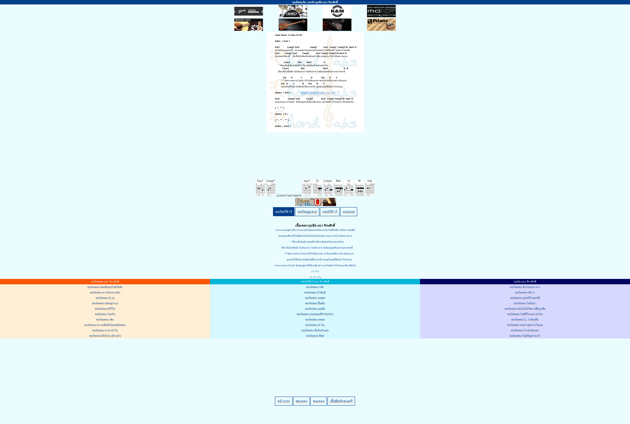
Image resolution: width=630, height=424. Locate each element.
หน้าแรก (283, 401)
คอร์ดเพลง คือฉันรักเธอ (315, 330)
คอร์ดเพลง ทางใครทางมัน (105, 292)
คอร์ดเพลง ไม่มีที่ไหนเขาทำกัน (525, 314)
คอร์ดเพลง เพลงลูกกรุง (105, 303)
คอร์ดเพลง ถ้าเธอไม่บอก (525, 330)
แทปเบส (349, 212)
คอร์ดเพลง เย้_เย (105, 297)
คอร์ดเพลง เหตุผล (315, 297)
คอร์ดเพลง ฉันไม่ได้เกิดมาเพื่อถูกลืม (525, 308)
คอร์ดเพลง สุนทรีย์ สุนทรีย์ (525, 297)
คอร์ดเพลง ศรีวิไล (105, 308)
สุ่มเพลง (301, 401)
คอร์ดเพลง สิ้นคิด (315, 303)
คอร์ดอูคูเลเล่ (307, 212)
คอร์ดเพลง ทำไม (315, 325)
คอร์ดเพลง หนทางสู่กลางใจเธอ (525, 325)
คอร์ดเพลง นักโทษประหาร (525, 287)
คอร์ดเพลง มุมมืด (315, 308)
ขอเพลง (318, 401)
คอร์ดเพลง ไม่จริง (105, 314)
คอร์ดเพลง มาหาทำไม (105, 330)
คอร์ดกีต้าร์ (283, 212)
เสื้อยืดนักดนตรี (341, 401)
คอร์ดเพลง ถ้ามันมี (315, 292)
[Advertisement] (315, 362)
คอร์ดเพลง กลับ (105, 319)
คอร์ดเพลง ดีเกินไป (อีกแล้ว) (105, 335)
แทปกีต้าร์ (329, 212)
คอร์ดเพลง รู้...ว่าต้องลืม (525, 319)
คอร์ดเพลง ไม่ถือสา (525, 303)
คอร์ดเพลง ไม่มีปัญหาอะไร (525, 335)
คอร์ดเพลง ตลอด (315, 319)
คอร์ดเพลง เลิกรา (525, 292)
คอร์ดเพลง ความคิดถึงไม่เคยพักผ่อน (105, 325)
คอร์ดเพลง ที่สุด (315, 335)
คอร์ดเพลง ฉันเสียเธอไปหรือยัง (105, 287)
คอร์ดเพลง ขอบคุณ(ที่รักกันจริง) (315, 314)
